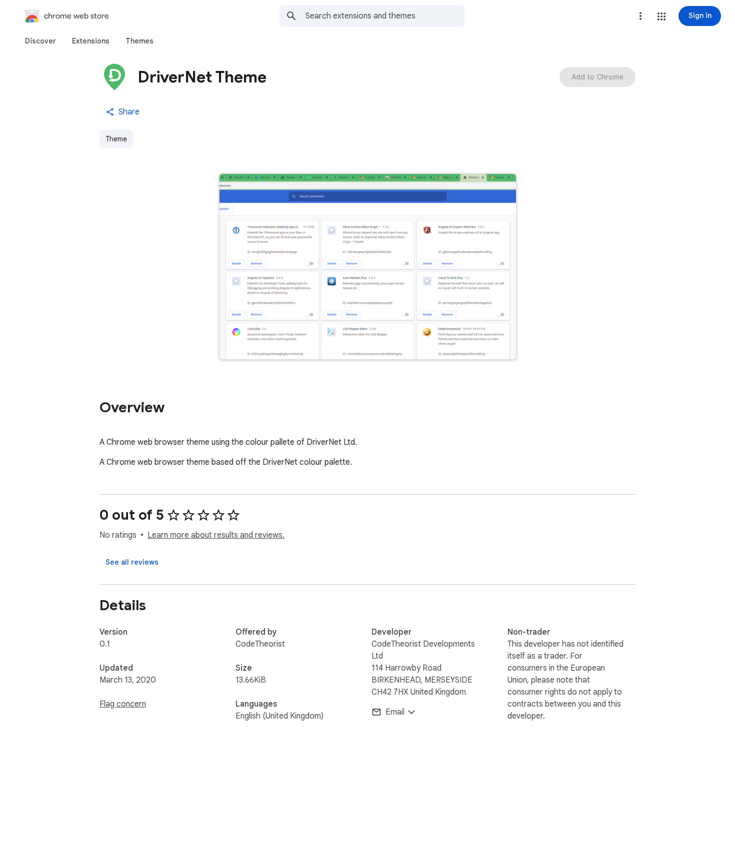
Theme (116, 138)
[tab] (40, 41)
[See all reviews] (132, 562)
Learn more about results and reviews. (216, 535)
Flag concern (123, 704)
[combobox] (385, 16)
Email (395, 712)
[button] (662, 16)
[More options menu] (640, 16)
